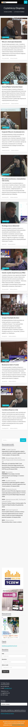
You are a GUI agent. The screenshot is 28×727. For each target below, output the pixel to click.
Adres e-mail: (5, 665)
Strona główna (8, 11)
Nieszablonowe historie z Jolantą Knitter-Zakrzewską (14, 179)
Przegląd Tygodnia (11, 449)
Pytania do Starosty (11, 489)
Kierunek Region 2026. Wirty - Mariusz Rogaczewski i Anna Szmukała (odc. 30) (13, 459)
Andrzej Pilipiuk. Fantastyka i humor (12, 87)
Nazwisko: (4, 659)
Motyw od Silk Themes (18, 725)
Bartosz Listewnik (13, 58)
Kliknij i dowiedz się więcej (7, 713)
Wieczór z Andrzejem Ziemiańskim (12, 42)
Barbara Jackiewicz (15, 103)
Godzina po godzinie (7, 645)
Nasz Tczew (5, 37)
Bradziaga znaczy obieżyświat (10, 226)
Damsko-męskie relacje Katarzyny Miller (13, 273)
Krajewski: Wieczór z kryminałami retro (13, 132)
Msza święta (9, 472)
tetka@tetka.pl (8, 688)
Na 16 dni (14, 645)
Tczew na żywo (10, 520)
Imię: (3, 653)
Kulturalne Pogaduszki (12, 509)
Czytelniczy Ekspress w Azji (10, 410)
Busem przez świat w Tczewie (10, 365)
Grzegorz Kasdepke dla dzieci (10, 318)
